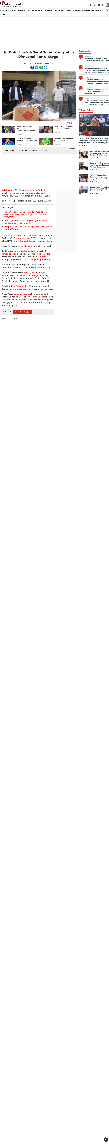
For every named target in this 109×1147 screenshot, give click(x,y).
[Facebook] (90, 5)
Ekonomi (38, 10)
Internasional (11, 10)
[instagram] (103, 5)
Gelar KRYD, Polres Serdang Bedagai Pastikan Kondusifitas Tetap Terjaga (25, 221)
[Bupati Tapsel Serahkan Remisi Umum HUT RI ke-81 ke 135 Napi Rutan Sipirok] (83, 190)
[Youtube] (99, 5)
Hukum (68, 10)
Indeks (2, 14)
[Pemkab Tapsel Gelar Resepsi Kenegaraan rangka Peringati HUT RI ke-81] (83, 178)
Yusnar (26, 63)
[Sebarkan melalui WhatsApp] (41, 67)
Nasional (21, 10)
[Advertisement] (39, 170)
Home (2, 10)
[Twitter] (95, 5)
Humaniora (77, 10)
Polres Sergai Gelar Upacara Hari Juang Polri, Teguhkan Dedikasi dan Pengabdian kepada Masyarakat (25, 214)
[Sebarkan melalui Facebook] (32, 67)
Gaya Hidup (59, 10)
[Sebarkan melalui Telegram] (45, 67)
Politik (30, 10)
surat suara (31, 193)
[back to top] (106, 1139)
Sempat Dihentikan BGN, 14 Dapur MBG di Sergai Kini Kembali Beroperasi (28, 227)
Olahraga (48, 10)
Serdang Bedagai (37, 190)
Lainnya (98, 10)
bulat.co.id (7, 190)
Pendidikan (88, 10)
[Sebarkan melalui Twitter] (37, 67)
